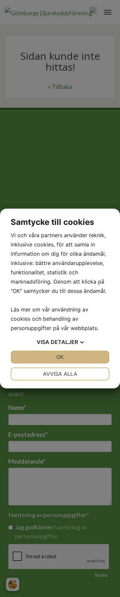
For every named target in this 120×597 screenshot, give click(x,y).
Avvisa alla (60, 373)
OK (60, 357)
